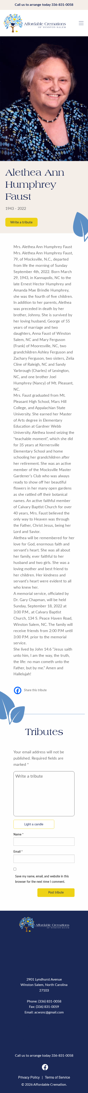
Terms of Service (57, 1077)
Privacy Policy (29, 1077)
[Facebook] (17, 690)
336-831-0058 (62, 4)
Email (18, 851)
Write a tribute (21, 222)
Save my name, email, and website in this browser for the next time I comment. (42, 879)
